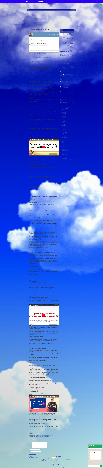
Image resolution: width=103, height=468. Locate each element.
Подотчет (63, 151)
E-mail (30, 451)
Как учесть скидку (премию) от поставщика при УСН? (39, 436)
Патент (63, 148)
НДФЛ (63, 146)
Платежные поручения (65, 150)
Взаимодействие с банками (66, 129)
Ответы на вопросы (44, 458)
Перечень (33, 63)
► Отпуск (63, 117)
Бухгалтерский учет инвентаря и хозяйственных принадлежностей (41, 435)
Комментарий (30, 448)
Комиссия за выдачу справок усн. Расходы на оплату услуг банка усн (39, 56)
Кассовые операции (65, 139)
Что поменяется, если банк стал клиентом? (37, 60)
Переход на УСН (64, 149)
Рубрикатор (44, 459)
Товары (63, 156)
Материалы (63, 142)
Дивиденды (63, 134)
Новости (43, 457)
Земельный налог (64, 137)
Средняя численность (65, 154)
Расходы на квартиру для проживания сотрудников (71, 99)
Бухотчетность (64, 128)
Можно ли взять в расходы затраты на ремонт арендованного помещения (66, 52)
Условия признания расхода (35, 54)
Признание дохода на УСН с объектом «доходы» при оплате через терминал (42, 57)
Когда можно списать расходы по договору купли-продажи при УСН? (71, 85)
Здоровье (63, 136)
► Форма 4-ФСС (64, 125)
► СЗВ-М (63, 120)
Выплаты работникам (65, 131)
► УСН (31, 24)
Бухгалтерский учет (32, 23)
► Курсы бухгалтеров (65, 114)
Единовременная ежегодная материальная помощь (71, 89)
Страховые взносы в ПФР (65, 155)
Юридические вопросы (33, 25)
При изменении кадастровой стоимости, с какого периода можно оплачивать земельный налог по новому (68, 72)
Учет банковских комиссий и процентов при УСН (38, 61)
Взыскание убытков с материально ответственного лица (72, 38)
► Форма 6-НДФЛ (64, 126)
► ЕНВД (63, 110)
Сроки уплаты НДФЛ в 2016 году (67, 33)
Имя (29, 449)
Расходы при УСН (64, 152)
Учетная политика (64, 158)
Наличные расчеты (64, 143)
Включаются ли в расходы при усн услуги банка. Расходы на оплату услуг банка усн (41, 62)
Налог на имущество (65, 144)
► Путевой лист (64, 119)
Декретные (63, 133)
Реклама (63, 153)
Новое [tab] (63, 31)
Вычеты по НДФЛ (64, 132)
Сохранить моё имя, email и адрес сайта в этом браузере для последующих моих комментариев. (42, 452)
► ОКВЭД (63, 115)
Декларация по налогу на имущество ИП (72, 44)
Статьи (43, 460)
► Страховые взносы (65, 121)
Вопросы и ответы (32, 27)
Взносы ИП (63, 130)
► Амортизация (71, 102)
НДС (63, 145)
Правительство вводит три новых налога (70, 35)
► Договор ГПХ (64, 109)
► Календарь (64, 113)
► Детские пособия (65, 108)
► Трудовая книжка (65, 122)
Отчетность (31, 26)
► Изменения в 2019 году (65, 112)
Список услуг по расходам (35, 59)
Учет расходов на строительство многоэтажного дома (71, 82)
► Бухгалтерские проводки (71, 105)
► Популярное (64, 118)
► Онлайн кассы (64, 116)
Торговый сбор (64, 157)
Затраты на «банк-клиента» (35, 64)
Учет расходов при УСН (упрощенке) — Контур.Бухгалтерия (38, 53)
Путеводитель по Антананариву (36, 58)
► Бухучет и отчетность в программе (67, 107)
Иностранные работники (65, 138)
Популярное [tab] (64, 29)
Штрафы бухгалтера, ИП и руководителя (67, 159)
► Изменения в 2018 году (65, 111)
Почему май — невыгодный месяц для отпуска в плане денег (70, 41)
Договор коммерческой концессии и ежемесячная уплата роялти (72, 63)
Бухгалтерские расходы (35, 55)
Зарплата (63, 135)
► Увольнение (64, 123)
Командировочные (64, 140)
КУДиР (63, 141)
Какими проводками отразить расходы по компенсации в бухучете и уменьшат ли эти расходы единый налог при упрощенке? (71, 94)
